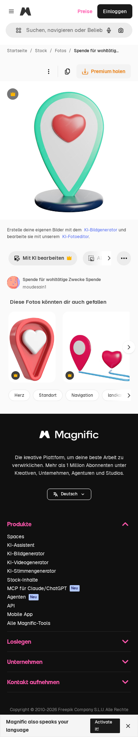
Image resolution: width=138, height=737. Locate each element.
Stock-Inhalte (22, 580)
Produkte (19, 524)
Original (45, 95)
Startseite (17, 51)
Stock (41, 51)
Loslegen (19, 641)
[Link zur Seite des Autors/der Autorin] (13, 283)
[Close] (128, 726)
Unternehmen (24, 661)
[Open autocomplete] (15, 30)
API (11, 606)
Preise (84, 11)
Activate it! (103, 725)
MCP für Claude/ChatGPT (42, 588)
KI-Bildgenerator (100, 230)
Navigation (82, 395)
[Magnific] (69, 436)
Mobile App (20, 614)
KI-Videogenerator (27, 562)
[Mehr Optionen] (48, 71)
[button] (69, 494)
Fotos (60, 51)
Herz (19, 395)
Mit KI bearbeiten (39, 260)
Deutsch (69, 494)
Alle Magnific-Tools (28, 623)
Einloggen (115, 11)
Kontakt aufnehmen (33, 682)
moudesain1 (34, 287)
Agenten (22, 597)
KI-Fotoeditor (75, 237)
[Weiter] (109, 258)
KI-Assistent (20, 545)
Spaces (15, 536)
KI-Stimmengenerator (31, 571)
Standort (48, 395)
